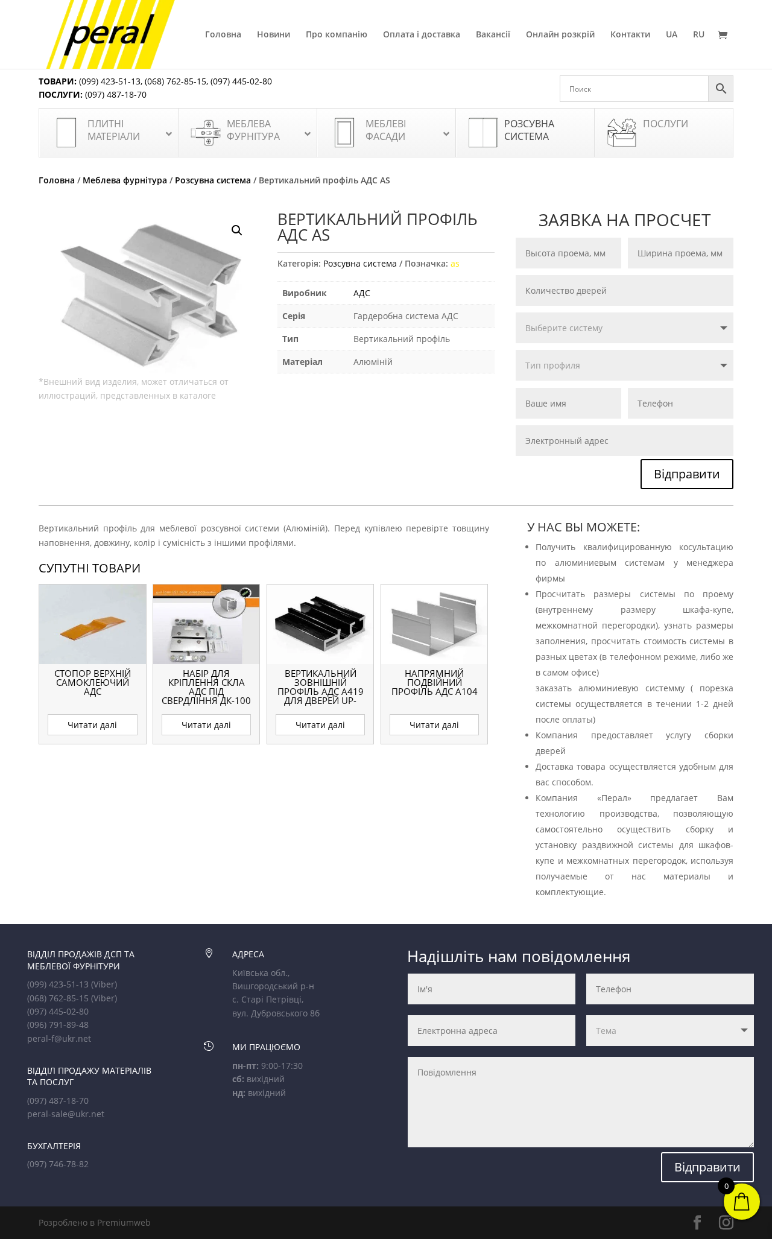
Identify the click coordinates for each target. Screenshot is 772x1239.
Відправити (687, 474)
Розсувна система (213, 180)
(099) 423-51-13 (109, 81)
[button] (237, 230)
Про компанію (336, 35)
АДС (361, 293)
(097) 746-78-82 (58, 1164)
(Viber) (104, 984)
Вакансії (493, 35)
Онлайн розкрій (560, 35)
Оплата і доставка (421, 35)
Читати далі (92, 724)
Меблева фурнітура (125, 180)
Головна (223, 35)
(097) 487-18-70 (115, 94)
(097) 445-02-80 (241, 81)
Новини (273, 35)
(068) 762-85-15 (175, 81)
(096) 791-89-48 (58, 1024)
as (455, 263)
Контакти (630, 35)
